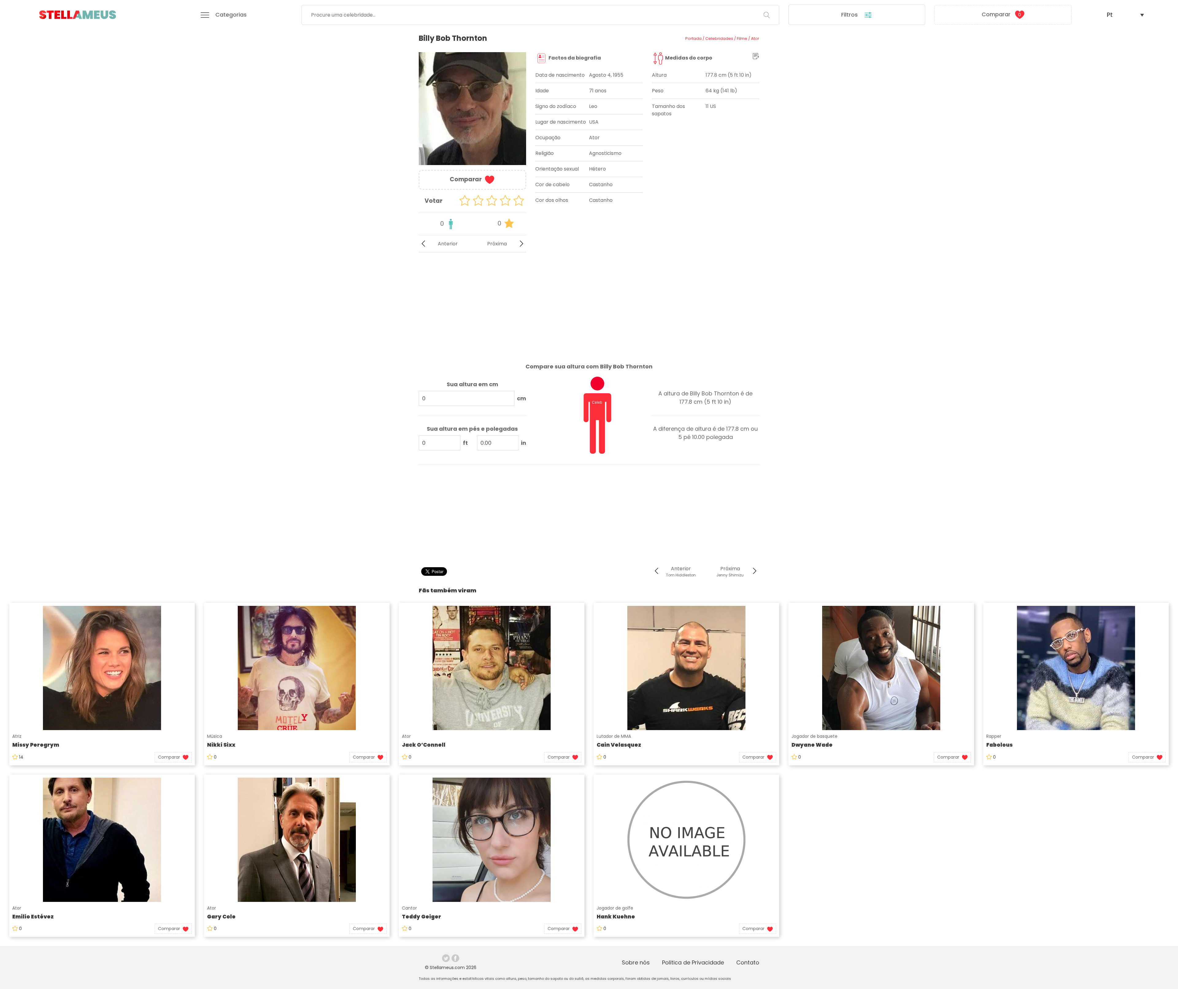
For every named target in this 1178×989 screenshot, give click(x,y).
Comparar (1001, 14)
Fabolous (999, 744)
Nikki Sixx (221, 744)
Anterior (448, 243)
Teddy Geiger (421, 916)
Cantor (409, 908)
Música (214, 736)
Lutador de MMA (614, 736)
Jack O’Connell (423, 744)
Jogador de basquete (814, 736)
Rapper (993, 736)
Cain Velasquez (619, 744)
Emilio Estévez (33, 916)
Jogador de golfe (615, 908)
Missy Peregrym (35, 744)
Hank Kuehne (616, 916)
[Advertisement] (472, 303)
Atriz (16, 736)
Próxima (497, 243)
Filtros (850, 14)
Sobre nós (636, 962)
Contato (747, 962)
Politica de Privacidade (693, 962)
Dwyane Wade (812, 744)
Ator (406, 736)
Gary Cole (221, 916)
